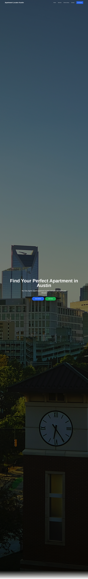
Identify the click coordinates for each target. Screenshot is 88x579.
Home (54, 2)
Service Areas (66, 2)
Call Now (50, 298)
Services (59, 2)
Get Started (79, 2)
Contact (72, 2)
